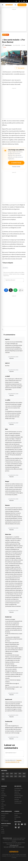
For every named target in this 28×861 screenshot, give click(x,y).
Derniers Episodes (4, 813)
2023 (16, 773)
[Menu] (2, 4)
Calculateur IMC (17, 797)
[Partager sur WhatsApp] (15, 290)
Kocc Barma (5, 267)
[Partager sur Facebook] (6, 290)
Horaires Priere (17, 794)
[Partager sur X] (11, 290)
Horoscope (16, 799)
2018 (11, 776)
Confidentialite (17, 817)
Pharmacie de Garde (18, 795)
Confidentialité (21, 847)
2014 (3, 779)
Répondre (11, 358)
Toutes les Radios (4, 825)
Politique (3, 788)
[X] (19, 824)
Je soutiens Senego (16, 163)
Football (3, 801)
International (3, 795)
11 (5, 47)
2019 (7, 776)
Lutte (2, 803)
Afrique (2, 808)
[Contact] (16, 1)
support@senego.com (14, 845)
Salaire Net (16, 792)
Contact (16, 815)
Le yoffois (7, 400)
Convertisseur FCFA (18, 788)
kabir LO (7, 339)
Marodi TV (3, 815)
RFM (2, 827)
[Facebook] (19, 1)
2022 (20, 773)
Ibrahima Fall (8, 721)
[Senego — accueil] (9, 4)
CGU (15, 819)
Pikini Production (4, 821)
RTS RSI (2, 833)
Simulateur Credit (18, 801)
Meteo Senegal (17, 790)
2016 (20, 776)
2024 (11, 773)
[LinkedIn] (15, 827)
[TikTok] (26, 1)
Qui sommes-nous (18, 813)
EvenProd (3, 817)
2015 (24, 776)
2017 (16, 776)
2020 (3, 776)
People (2, 797)
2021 (24, 773)
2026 (3, 773)
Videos (2, 806)
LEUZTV (2, 819)
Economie (3, 794)
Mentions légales (12, 847)
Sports (2, 799)
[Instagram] (25, 824)
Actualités (5, 34)
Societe (2, 790)
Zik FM (2, 829)
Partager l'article (16, 166)
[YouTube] (24, 1)
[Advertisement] (14, 20)
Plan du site (6, 847)
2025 (7, 773)
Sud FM (2, 831)
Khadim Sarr (8, 617)
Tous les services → (18, 803)
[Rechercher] (15, 4)
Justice (2, 792)
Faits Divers (3, 805)
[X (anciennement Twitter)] (22, 1)
